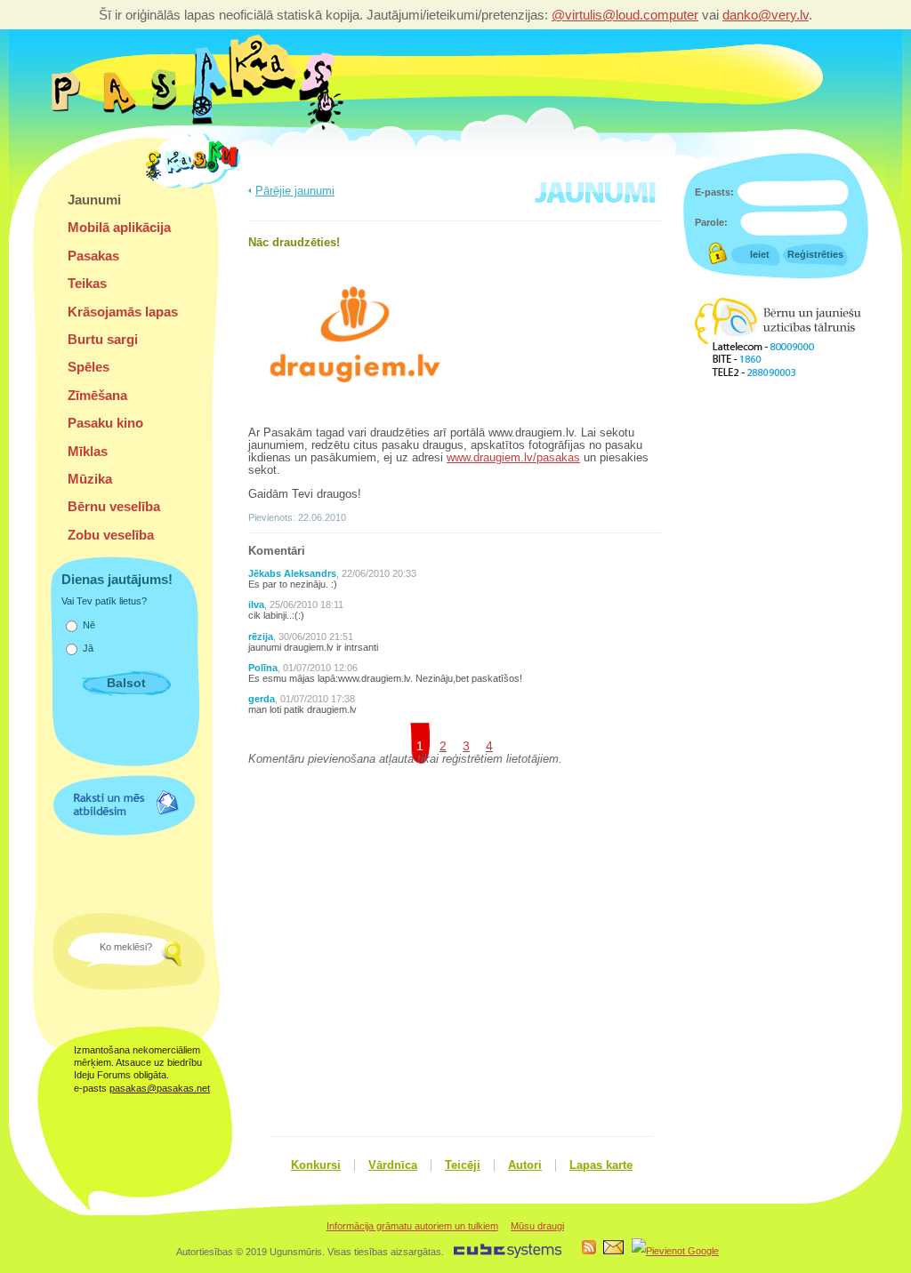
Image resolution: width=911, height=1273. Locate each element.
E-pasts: (714, 192)
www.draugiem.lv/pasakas (513, 458)
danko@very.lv (765, 14)
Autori (525, 1165)
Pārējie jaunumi (295, 191)
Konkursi (316, 1165)
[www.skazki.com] (195, 186)
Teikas (87, 283)
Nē (89, 625)
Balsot (126, 683)
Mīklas (88, 451)
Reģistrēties (815, 254)
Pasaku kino (105, 422)
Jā (88, 648)
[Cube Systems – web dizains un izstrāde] (507, 1255)
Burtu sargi (103, 339)
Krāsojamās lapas (123, 311)
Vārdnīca (392, 1165)
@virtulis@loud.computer (625, 14)
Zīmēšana (97, 395)
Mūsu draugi (537, 1226)
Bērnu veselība (114, 506)
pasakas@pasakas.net (159, 1088)
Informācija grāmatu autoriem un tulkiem (412, 1226)
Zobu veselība (111, 534)
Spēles (88, 366)
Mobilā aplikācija (119, 227)
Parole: (711, 222)
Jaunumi (94, 199)
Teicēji (462, 1165)
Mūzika (90, 478)
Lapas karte (601, 1165)
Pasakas (93, 255)
